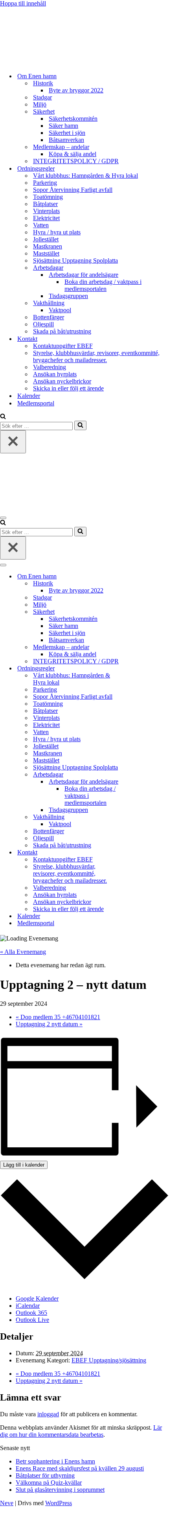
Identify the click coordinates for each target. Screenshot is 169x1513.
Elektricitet (46, 218)
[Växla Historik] (137, 583)
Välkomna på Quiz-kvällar (49, 1482)
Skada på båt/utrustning (62, 331)
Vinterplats (46, 211)
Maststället (46, 253)
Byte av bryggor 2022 (76, 90)
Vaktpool (60, 310)
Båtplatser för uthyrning (45, 1475)
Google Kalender (37, 1298)
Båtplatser (45, 204)
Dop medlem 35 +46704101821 (58, 1017)
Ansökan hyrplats (55, 374)
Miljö (39, 104)
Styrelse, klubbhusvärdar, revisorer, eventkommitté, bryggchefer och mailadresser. (96, 356)
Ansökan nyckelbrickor (62, 381)
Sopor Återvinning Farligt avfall (72, 189)
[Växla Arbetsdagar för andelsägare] (137, 782)
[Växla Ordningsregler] (137, 668)
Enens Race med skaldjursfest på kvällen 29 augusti (80, 1468)
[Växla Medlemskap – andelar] (137, 647)
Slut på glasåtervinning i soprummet (60, 1489)
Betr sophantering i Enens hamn (55, 1461)
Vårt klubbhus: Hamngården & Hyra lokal (85, 175)
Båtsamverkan (66, 139)
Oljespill (43, 324)
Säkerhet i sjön (67, 132)
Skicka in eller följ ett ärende (68, 388)
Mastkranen (47, 246)
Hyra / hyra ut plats (57, 232)
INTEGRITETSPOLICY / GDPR (76, 161)
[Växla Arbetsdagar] (137, 774)
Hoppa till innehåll (23, 3)
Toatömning (48, 196)
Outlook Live (32, 1319)
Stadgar (42, 97)
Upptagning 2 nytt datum (49, 1024)
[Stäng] (13, 441)
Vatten (41, 225)
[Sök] (3, 417)
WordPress (58, 1503)
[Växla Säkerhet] (137, 612)
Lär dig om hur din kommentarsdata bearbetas (81, 1431)
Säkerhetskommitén (73, 118)
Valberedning (49, 367)
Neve (6, 1503)
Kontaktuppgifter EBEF (63, 345)
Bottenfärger (48, 317)
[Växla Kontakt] (137, 852)
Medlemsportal (35, 403)
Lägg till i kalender (23, 1165)
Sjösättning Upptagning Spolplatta (75, 260)
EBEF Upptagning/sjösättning (109, 1360)
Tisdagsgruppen (68, 296)
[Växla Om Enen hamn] (137, 576)
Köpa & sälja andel (72, 154)
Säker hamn (63, 125)
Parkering (45, 182)
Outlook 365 (31, 1312)
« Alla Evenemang (23, 951)
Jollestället (46, 239)
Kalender (28, 395)
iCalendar (28, 1305)
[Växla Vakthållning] (137, 817)
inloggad (48, 1414)
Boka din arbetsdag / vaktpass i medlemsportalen (102, 285)
